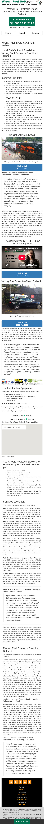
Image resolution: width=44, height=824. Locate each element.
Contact (35, 33)
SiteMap (38, 814)
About (22, 33)
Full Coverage (7, 816)
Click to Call (23, 822)
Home (8, 33)
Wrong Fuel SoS (22, 799)
